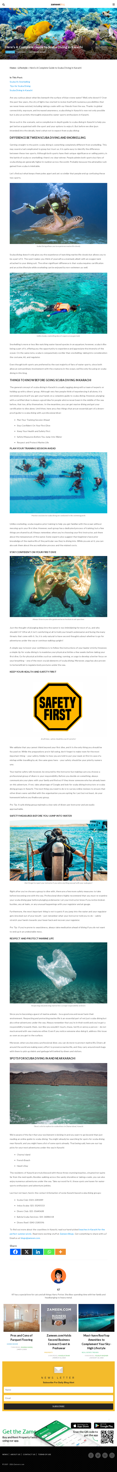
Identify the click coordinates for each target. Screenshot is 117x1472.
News (5, 1454)
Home (13, 67)
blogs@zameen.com (30, 1238)
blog (57, 4)
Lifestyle (10, 52)
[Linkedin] (38, 1252)
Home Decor (12, 1344)
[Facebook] (15, 1252)
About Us (15, 1454)
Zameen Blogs (67, 1233)
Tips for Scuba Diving (20, 86)
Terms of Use (44, 1454)
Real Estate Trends (90, 1352)
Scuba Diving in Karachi (21, 90)
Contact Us (29, 1454)
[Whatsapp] (49, 1252)
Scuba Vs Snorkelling (20, 81)
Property (48, 1352)
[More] (60, 1252)
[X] (26, 1252)
